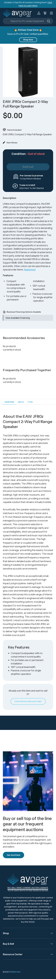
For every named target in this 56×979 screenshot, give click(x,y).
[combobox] (28, 21)
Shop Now (28, 39)
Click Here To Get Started (31, 186)
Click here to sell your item (28, 701)
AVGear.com (14, 971)
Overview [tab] (9, 401)
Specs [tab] (21, 401)
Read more (30, 269)
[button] (45, 13)
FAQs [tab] (30, 401)
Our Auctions (13, 855)
